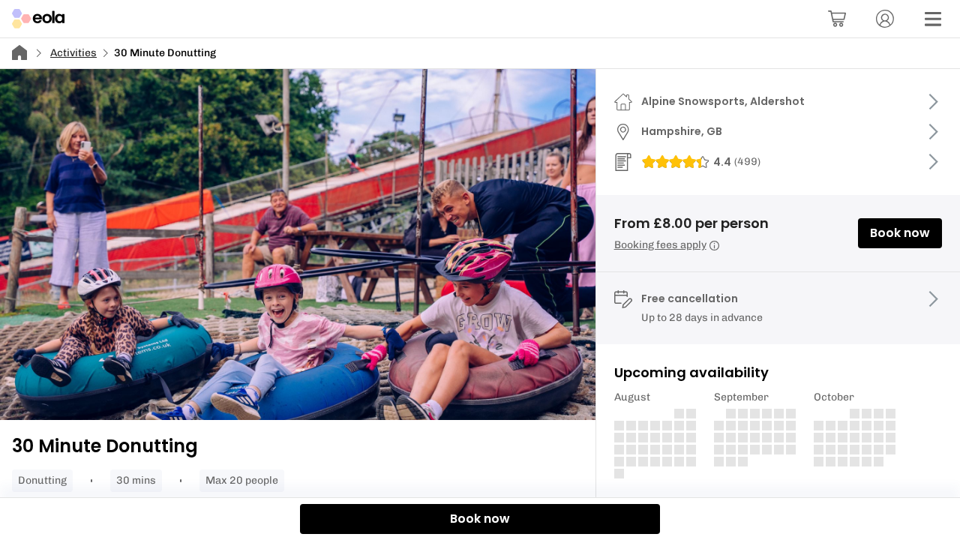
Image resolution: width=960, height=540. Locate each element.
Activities (73, 52)
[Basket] (837, 19)
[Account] (885, 19)
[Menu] (933, 19)
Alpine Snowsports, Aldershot (723, 101)
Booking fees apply (660, 244)
